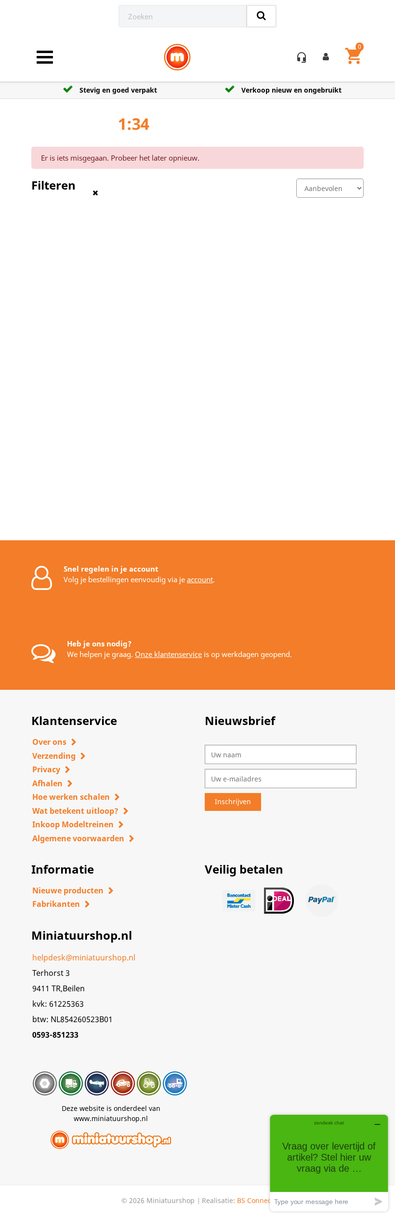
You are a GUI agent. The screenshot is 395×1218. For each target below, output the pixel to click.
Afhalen (47, 783)
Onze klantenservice (168, 654)
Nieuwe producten (68, 890)
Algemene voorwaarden (78, 838)
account (200, 579)
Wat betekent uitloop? (75, 811)
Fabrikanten (56, 904)
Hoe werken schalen (71, 797)
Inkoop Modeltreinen (73, 824)
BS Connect (255, 1200)
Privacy (46, 769)
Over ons (49, 742)
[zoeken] (261, 16)
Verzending (54, 756)
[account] (328, 57)
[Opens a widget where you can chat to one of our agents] (329, 1163)
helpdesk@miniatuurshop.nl (83, 957)
